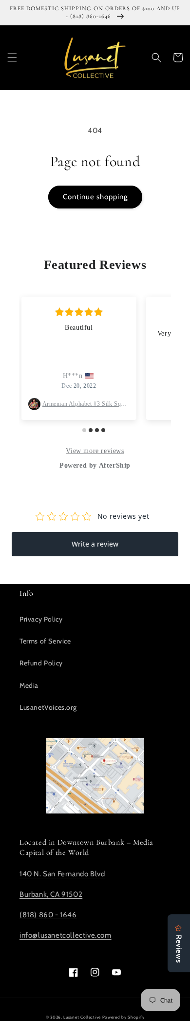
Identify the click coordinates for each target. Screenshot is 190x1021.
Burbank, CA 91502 (50, 894)
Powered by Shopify (123, 1017)
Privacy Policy (40, 619)
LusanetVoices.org (47, 707)
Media (28, 685)
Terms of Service (45, 641)
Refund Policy (41, 663)
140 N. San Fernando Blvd (62, 874)
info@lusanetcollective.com (65, 935)
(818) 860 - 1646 (48, 914)
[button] (12, 57)
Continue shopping (95, 196)
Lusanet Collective (82, 1017)
